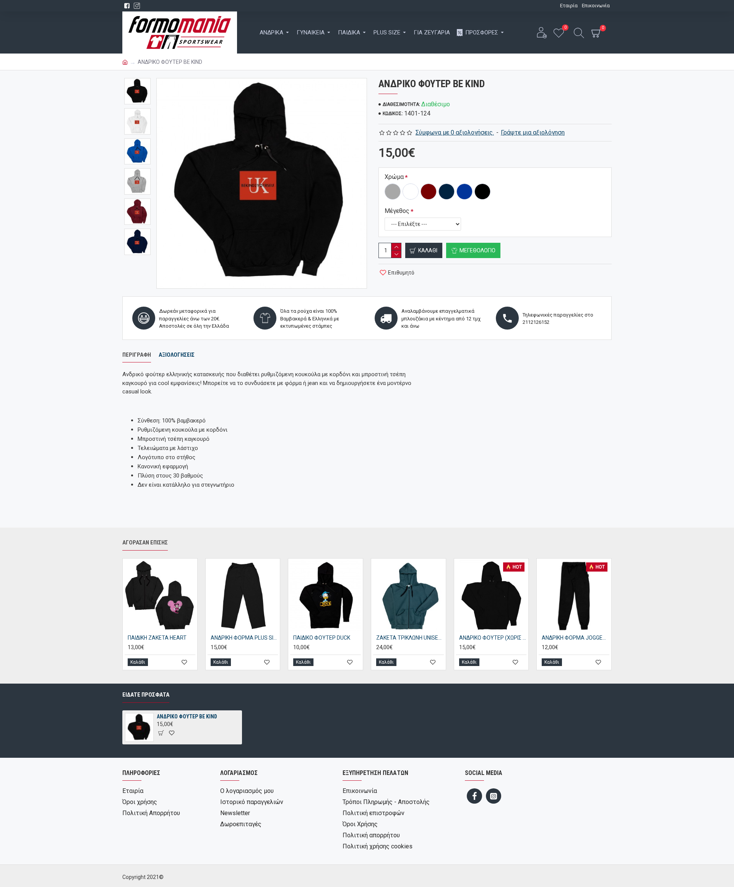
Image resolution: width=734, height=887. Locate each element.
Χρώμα (394, 176)
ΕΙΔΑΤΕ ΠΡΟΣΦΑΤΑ (145, 694)
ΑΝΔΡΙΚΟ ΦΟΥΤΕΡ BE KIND (187, 716)
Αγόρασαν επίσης (145, 542)
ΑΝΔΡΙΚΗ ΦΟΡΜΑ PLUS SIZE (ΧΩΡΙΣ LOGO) (244, 638)
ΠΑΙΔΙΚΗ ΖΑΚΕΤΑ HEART (157, 638)
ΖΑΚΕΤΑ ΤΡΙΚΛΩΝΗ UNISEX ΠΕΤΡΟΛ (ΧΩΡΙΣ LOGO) (410, 638)
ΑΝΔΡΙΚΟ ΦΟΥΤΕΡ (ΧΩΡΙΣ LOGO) (493, 638)
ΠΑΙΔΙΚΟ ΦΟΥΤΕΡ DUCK (321, 638)
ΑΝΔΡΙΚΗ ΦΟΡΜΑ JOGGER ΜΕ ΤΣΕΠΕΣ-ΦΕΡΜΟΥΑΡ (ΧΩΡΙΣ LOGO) (575, 638)
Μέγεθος (397, 210)
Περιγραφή (136, 354)
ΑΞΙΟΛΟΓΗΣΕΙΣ (177, 354)
